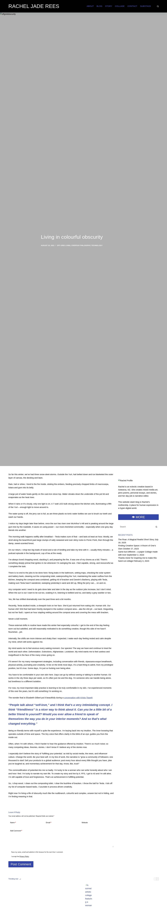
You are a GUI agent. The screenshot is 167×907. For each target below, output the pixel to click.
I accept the (20, 856)
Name (13, 822)
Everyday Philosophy (80, 245)
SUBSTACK (145, 6)
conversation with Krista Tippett (78, 698)
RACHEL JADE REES (33, 6)
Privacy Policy (24, 856)
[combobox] (136, 527)
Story (108, 6)
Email (48, 822)
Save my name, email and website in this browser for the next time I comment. (37, 852)
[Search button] (156, 527)
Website (85, 822)
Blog (99, 6)
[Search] (158, 6)
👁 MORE (138, 517)
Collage (120, 6)
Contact (132, 6)
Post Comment (21, 864)
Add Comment (16, 831)
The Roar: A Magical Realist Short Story (136, 539)
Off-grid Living (64, 245)
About (90, 6)
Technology (96, 245)
